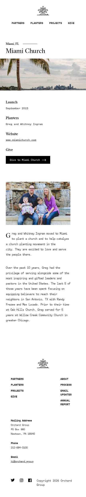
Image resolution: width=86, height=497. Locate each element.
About (64, 378)
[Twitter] (13, 483)
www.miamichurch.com (21, 140)
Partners (18, 23)
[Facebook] (30, 483)
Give (71, 23)
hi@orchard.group (22, 461)
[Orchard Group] (43, 363)
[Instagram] (21, 483)
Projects (55, 23)
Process (66, 384)
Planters (36, 23)
